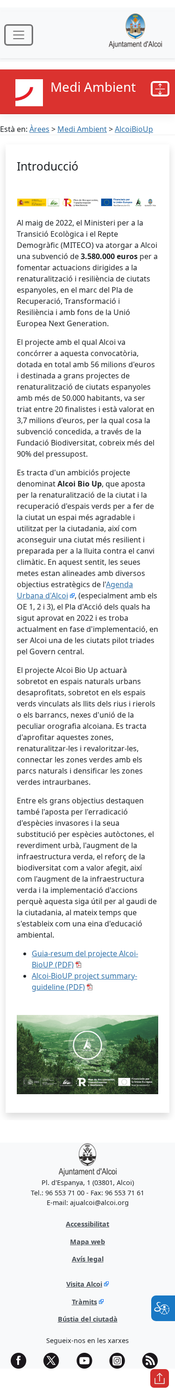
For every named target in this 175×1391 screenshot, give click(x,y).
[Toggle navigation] (19, 35)
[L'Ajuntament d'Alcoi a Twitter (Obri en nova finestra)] (54, 1361)
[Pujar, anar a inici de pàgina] (159, 1378)
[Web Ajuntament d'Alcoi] (135, 34)
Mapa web (87, 1241)
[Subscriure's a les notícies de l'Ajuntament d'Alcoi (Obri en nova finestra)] (153, 1361)
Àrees (39, 129)
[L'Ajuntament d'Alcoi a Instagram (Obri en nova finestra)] (120, 1361)
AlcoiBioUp (134, 129)
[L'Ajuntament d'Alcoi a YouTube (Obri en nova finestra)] (88, 1361)
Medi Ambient (82, 129)
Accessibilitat (87, 1224)
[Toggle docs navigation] (160, 89)
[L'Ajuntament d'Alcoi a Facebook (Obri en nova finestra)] (22, 1361)
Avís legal (88, 1258)
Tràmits (84, 1301)
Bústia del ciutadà (88, 1319)
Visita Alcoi (84, 1284)
